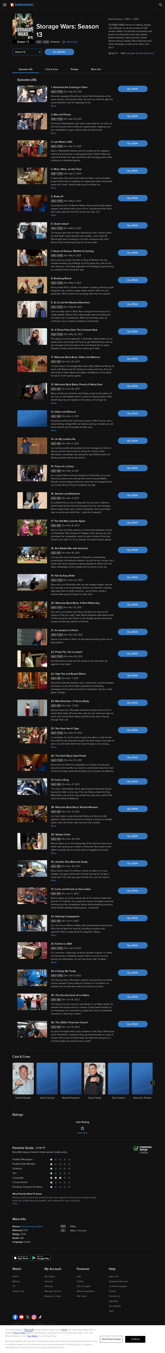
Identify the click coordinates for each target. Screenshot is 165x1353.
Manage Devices (53, 1291)
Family (80, 1281)
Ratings (74, 69)
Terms (64, 1330)
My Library (50, 1276)
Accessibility (115, 1306)
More (111, 47)
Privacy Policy (19, 1333)
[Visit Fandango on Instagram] (34, 1317)
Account (49, 1281)
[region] (82, 1339)
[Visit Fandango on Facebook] (15, 1317)
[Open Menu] (4, 5)
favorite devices (144, 53)
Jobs (111, 1311)
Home (16, 1276)
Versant (28, 1330)
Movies (16, 1281)
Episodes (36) (26, 69)
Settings (49, 1286)
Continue (135, 1339)
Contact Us (114, 1296)
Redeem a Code (53, 1296)
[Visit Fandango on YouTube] (21, 1317)
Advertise (113, 1301)
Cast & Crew (51, 69)
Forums (112, 1291)
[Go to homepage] (22, 5)
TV (14, 1286)
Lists (79, 1276)
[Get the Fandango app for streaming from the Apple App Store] (21, 1258)
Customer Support (118, 1286)
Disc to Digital (83, 1286)
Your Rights (32, 1336)
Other (40, 1226)
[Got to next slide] (152, 1083)
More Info (96, 69)
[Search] (161, 5)
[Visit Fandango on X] (27, 1317)
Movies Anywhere (85, 1291)
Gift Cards (81, 1296)
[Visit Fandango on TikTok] (40, 1317)
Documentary (28, 1226)
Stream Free (18, 1291)
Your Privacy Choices (111, 1339)
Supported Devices (118, 1281)
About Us (113, 1276)
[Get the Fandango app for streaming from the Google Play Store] (41, 1258)
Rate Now (82, 1133)
